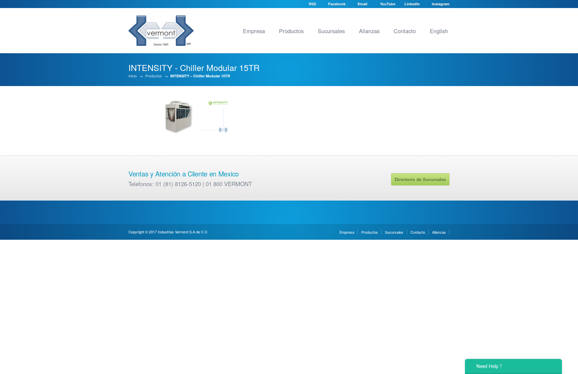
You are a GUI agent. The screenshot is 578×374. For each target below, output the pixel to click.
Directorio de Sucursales (420, 179)
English (439, 31)
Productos (291, 31)
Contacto (405, 31)
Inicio (132, 76)
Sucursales (331, 31)
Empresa (254, 31)
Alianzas (369, 31)
